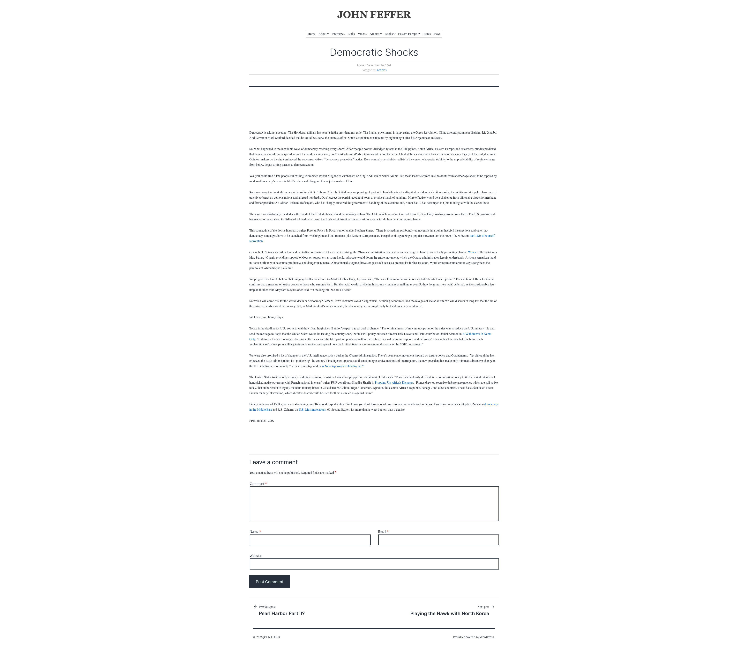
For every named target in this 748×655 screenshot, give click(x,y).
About (322, 34)
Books (389, 34)
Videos (362, 34)
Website (256, 556)
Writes (472, 252)
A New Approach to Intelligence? (342, 366)
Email (383, 531)
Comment (258, 484)
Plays (437, 34)
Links (351, 34)
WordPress (487, 637)
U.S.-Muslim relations (312, 409)
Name (255, 531)
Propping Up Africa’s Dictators (394, 382)
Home (311, 34)
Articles (374, 34)
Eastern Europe (407, 34)
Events (427, 34)
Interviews (338, 34)
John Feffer (271, 637)
